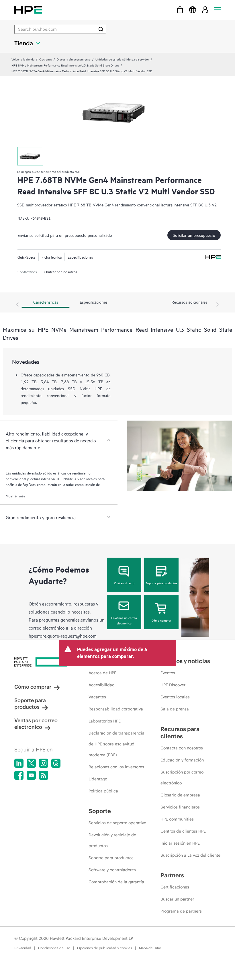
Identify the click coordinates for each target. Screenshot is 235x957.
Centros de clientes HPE (183, 831)
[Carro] (180, 10)
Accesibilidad (102, 685)
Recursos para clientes (179, 732)
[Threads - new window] (55, 763)
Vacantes (97, 697)
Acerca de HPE (102, 672)
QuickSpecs (26, 256)
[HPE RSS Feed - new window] (43, 775)
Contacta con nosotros (181, 748)
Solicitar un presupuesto (194, 235)
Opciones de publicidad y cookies (104, 948)
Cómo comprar (161, 620)
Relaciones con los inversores (116, 766)
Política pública (103, 791)
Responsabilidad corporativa (116, 709)
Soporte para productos (161, 583)
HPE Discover (172, 685)
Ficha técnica (52, 256)
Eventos (167, 672)
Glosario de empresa (180, 795)
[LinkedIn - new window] (18, 763)
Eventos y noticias (185, 661)
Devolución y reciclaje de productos (112, 840)
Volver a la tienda (22, 59)
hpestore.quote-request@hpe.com (63, 635)
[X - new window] (31, 763)
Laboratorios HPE (105, 721)
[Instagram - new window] (43, 763)
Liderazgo (98, 779)
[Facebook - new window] (18, 775)
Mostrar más (15, 495)
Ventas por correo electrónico (36, 723)
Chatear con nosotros (60, 271)
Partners (172, 875)
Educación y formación (182, 760)
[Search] (101, 29)
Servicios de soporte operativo (117, 822)
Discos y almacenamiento (74, 59)
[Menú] (217, 10)
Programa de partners (181, 911)
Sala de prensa (174, 709)
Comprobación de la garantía (116, 881)
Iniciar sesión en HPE (180, 843)
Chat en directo (124, 583)
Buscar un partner (177, 899)
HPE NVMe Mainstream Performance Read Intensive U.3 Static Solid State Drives (65, 65)
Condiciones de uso (54, 948)
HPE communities (177, 819)
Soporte (100, 811)
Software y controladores (112, 869)
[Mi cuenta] (205, 10)
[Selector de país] (192, 10)
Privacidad (22, 948)
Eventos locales (175, 697)
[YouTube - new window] (31, 775)
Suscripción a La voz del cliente (190, 855)
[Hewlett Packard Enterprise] (28, 10)
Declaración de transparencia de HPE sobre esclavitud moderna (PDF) (116, 744)
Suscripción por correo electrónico (181, 777)
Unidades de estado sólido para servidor (122, 59)
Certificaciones (174, 887)
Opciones (45, 59)
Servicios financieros (180, 807)
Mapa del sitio (150, 948)
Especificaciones (80, 256)
